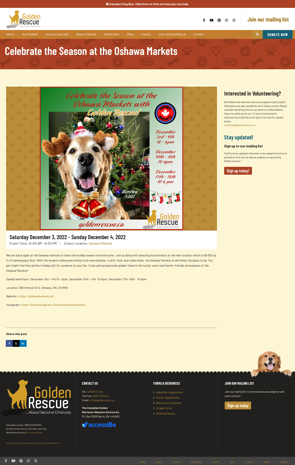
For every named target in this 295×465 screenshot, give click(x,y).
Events (146, 34)
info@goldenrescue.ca (102, 400)
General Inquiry (165, 413)
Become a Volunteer (168, 403)
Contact (198, 34)
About (10, 34)
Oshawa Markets (100, 243)
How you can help (57, 34)
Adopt (216, 462)
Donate (283, 462)
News (266, 462)
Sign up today (238, 405)
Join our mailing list (267, 19)
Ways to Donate (86, 34)
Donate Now (278, 34)
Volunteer (197, 462)
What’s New (111, 34)
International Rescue (172, 34)
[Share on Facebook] (9, 343)
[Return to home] (63, 19)
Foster (176, 462)
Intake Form (164, 408)
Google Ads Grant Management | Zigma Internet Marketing (32, 443)
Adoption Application (169, 392)
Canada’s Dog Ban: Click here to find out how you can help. (149, 4)
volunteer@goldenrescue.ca (239, 125)
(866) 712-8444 (101, 395)
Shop (130, 34)
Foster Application (168, 397)
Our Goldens (30, 34)
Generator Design (34, 432)
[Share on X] (16, 343)
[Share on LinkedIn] (23, 343)
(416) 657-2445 (95, 391)
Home (142, 462)
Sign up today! (238, 170)
